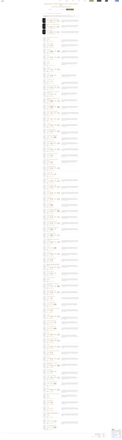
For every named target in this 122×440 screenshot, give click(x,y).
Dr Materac (48, 344)
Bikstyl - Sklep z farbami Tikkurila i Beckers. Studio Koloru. (53, 394)
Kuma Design (48, 49)
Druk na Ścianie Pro (49, 203)
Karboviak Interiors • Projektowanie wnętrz (52, 37)
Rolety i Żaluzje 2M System (50, 271)
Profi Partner (48, 73)
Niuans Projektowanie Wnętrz (51, 105)
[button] (106, 1)
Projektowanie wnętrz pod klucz (51, 277)
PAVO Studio (48, 61)
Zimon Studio (48, 246)
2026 (48, 16)
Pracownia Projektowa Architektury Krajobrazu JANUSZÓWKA (53, 239)
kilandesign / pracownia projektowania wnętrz (53, 308)
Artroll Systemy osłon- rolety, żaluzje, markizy (53, 227)
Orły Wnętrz (44, 13)
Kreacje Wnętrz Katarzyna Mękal (51, 258)
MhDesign (48, 55)
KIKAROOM (48, 332)
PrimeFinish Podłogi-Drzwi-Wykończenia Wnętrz (53, 209)
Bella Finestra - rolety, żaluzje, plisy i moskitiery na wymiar (53, 24)
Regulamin (103, 436)
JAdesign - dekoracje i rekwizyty (51, 290)
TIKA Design (48, 314)
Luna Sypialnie (49, 123)
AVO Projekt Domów (49, 172)
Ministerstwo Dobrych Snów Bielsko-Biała (52, 338)
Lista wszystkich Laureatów (104, 435)
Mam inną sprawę (113, 436)
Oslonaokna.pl (49, 191)
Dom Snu (48, 419)
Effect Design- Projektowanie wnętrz (51, 425)
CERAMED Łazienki (49, 197)
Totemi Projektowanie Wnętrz (51, 296)
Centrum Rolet (49, 147)
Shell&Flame (48, 67)
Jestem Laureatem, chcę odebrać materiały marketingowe (115, 434)
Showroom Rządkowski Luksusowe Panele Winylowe (52, 160)
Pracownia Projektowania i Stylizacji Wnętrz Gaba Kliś (53, 178)
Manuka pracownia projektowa (51, 129)
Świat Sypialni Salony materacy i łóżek (52, 221)
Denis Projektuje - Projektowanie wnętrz (52, 135)
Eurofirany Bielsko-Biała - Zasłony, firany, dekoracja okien (52, 363)
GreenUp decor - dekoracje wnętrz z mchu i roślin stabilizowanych (53, 99)
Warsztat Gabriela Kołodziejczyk (51, 233)
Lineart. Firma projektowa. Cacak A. (51, 326)
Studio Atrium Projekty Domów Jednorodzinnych (53, 350)
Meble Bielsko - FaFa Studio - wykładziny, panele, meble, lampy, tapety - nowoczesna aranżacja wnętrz (53, 265)
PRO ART (48, 406)
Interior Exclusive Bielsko (50, 43)
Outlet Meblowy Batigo (50, 400)
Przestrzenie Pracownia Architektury (51, 375)
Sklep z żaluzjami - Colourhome (51, 141)
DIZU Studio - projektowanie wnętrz (51, 320)
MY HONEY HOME (49, 252)
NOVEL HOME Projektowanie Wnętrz (51, 185)
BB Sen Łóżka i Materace (49, 30)
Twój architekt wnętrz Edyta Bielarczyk (52, 381)
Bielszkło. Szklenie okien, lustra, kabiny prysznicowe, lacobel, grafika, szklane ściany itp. (53, 413)
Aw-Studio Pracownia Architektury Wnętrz (52, 111)
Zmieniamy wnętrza (49, 369)
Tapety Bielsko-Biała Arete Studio (51, 166)
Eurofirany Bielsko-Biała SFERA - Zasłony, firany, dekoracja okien (53, 92)
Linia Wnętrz (48, 117)
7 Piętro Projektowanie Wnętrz (51, 302)
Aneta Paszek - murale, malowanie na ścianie (53, 85)
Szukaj (70, 9)
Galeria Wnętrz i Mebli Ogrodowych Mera (52, 153)
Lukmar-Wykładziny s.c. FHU (50, 79)
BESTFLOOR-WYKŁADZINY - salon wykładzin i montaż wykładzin (53, 284)
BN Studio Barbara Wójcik (50, 215)
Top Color (48, 387)
